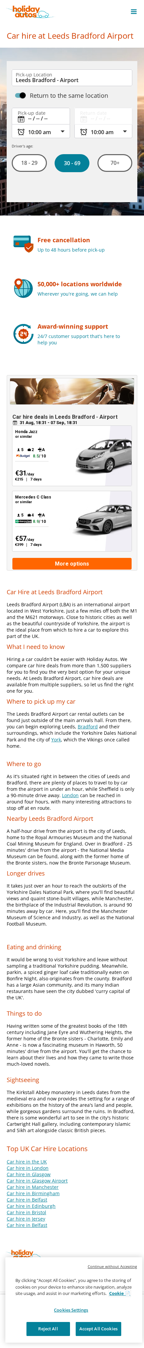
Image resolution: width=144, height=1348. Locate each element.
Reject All (48, 1329)
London (70, 795)
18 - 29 (29, 162)
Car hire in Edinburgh (31, 1206)
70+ (114, 162)
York (56, 739)
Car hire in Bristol (26, 1212)
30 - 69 (72, 163)
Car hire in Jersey (26, 1219)
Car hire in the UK (27, 1161)
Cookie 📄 (119, 1293)
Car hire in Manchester (33, 1187)
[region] (73, 1300)
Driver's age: (22, 145)
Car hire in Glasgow (29, 1174)
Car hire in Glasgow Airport (37, 1180)
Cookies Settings (71, 1310)
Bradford (88, 726)
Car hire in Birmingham (33, 1193)
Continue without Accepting (112, 1266)
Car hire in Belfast (27, 1200)
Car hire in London (28, 1168)
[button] (134, 11)
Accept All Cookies (98, 1329)
